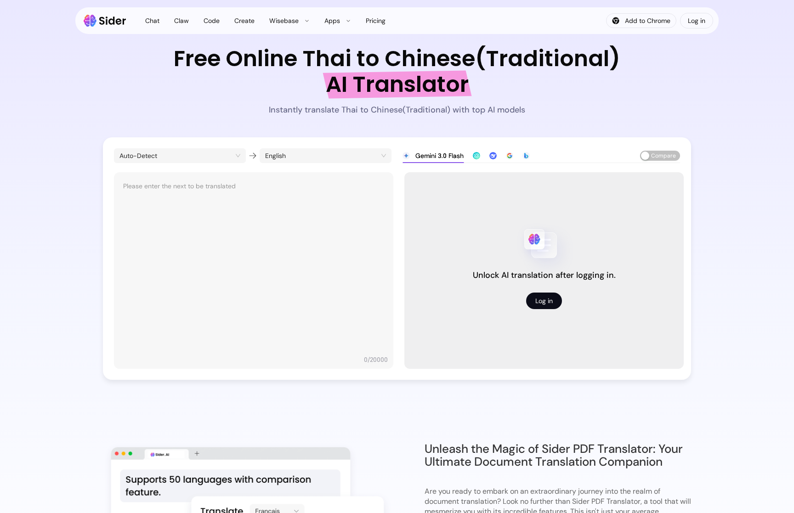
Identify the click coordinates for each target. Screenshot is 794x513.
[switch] (660, 156)
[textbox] (253, 265)
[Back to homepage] (105, 21)
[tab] (433, 155)
